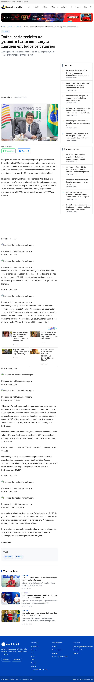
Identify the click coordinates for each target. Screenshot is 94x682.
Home (54, 647)
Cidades (36, 7)
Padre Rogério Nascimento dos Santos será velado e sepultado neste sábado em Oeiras (78, 207)
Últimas (45, 7)
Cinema (33, 666)
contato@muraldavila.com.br (83, 647)
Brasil (86, 7)
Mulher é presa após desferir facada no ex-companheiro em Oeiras (78, 123)
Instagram (17, 659)
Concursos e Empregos (39, 669)
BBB (71, 7)
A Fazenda (54, 7)
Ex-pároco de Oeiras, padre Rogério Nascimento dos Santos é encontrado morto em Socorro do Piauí (78, 73)
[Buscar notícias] (90, 7)
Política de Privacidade (59, 656)
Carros (33, 663)
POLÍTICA (8, 557)
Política (18, 27)
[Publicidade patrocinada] (47, 17)
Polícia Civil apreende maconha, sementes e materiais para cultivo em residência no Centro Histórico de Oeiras (78, 110)
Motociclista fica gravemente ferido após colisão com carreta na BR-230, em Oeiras (77, 135)
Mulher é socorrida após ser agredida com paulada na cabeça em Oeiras (77, 98)
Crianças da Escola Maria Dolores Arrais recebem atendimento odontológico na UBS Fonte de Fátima (77, 169)
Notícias (10, 27)
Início (28, 7)
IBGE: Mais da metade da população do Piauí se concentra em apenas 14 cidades (75, 157)
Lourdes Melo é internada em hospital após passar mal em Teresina (77, 182)
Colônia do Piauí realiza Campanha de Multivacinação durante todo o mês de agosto (77, 194)
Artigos (63, 7)
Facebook (6, 659)
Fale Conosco (57, 650)
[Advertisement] (29, 75)
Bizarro (78, 7)
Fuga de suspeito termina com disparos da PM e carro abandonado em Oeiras (77, 85)
